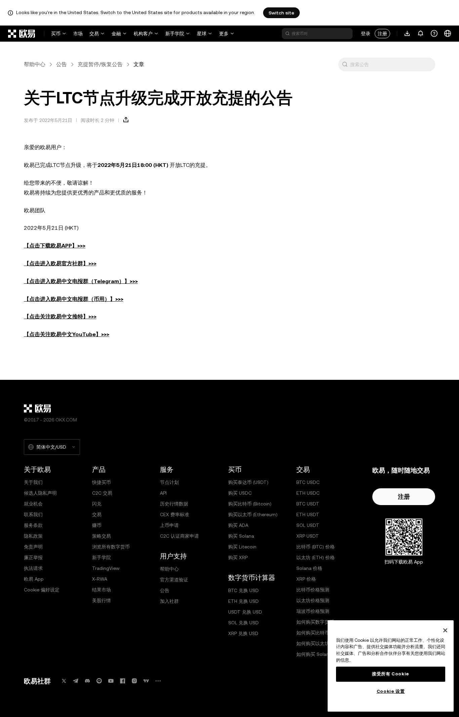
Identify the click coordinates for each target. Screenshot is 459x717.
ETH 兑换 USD (243, 601)
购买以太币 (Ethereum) (253, 514)
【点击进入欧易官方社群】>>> (60, 263)
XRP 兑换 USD (243, 633)
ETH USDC (308, 493)
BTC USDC (308, 482)
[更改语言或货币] (447, 34)
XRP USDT (307, 536)
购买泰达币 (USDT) (248, 482)
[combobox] (391, 64)
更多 (223, 33)
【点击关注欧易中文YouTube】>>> (66, 334)
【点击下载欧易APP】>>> (54, 245)
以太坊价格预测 (312, 600)
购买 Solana (241, 536)
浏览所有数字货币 (111, 546)
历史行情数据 (174, 503)
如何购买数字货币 (315, 622)
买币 (55, 33)
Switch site (281, 12)
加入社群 (169, 601)
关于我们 (33, 482)
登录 (365, 33)
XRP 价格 (306, 579)
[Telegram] (76, 681)
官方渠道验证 (174, 579)
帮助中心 (34, 64)
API (163, 493)
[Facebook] (123, 681)
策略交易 (101, 536)
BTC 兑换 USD (243, 590)
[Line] (99, 681)
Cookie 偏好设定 (41, 589)
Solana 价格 (309, 568)
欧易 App (34, 579)
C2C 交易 (102, 493)
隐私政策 (33, 536)
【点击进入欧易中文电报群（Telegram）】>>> (81, 281)
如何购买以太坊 (312, 643)
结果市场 (101, 589)
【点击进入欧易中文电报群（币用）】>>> (73, 299)
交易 (94, 33)
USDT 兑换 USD (245, 612)
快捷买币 (101, 482)
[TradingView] (146, 681)
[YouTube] (111, 681)
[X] (64, 681)
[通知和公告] (420, 34)
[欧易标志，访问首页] (22, 34)
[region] (391, 666)
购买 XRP (238, 557)
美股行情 (101, 600)
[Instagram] (134, 681)
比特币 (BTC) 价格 (315, 546)
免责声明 (33, 546)
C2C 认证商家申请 (179, 536)
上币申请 (169, 525)
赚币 (96, 525)
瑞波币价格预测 (312, 611)
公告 (61, 64)
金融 (116, 33)
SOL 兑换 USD (243, 622)
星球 (201, 33)
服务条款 (33, 525)
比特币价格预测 (312, 589)
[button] (344, 64)
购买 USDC (240, 493)
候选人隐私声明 (40, 493)
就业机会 (33, 503)
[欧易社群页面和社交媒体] (158, 681)
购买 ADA (238, 525)
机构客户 (143, 33)
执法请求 (33, 568)
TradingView (106, 568)
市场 (78, 33)
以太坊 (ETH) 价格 (315, 557)
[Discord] (87, 681)
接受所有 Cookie (390, 673)
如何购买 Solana (314, 654)
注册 (382, 33)
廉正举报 (33, 557)
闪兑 (96, 503)
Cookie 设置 (391, 691)
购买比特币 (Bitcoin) (250, 503)
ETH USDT (307, 514)
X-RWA (99, 579)
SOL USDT (307, 525)
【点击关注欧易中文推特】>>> (60, 316)
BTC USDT (307, 503)
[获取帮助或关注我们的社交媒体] (434, 34)
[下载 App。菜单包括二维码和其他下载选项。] (407, 34)
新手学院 (174, 33)
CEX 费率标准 (174, 514)
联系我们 (33, 514)
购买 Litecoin (242, 546)
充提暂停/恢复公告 (100, 64)
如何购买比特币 (312, 632)
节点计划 (169, 482)
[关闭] (445, 630)
